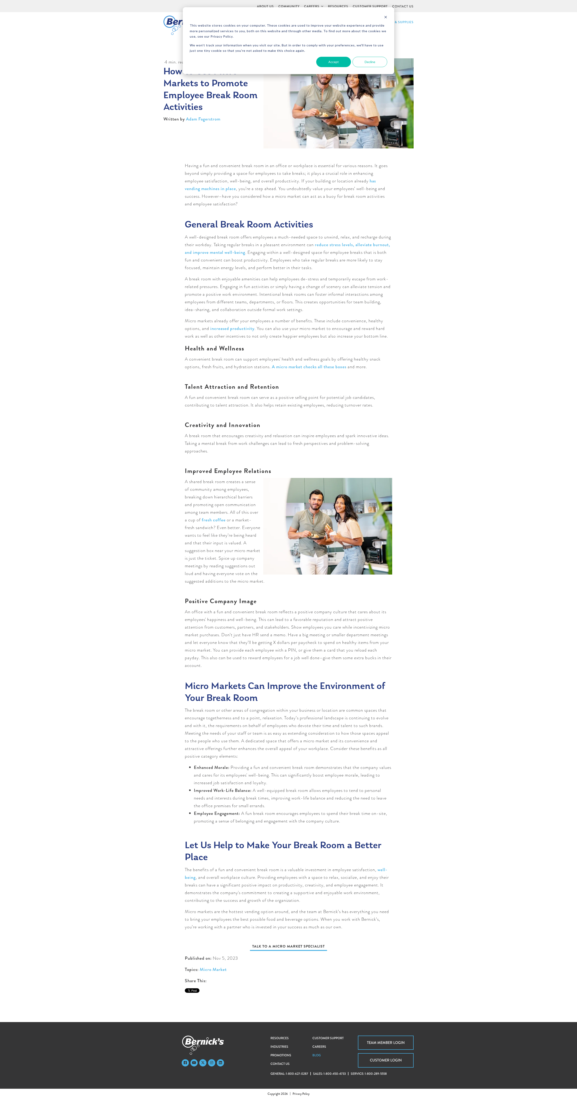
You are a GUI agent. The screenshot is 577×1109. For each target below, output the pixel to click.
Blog (316, 1055)
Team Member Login (386, 1042)
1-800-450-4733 (334, 1073)
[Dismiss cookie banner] (385, 17)
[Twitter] (202, 1062)
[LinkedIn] (220, 1062)
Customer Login (386, 1060)
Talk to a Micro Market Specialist (288, 946)
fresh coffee (214, 520)
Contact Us (280, 1063)
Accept (333, 62)
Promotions (280, 1055)
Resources (279, 1038)
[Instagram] (211, 1062)
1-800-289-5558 (376, 1073)
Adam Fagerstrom (203, 119)
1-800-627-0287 (297, 1073)
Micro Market (213, 969)
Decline (370, 62)
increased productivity (232, 328)
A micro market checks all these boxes (309, 367)
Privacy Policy (301, 1093)
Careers (319, 1046)
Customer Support (328, 1038)
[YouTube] (194, 1062)
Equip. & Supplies (398, 22)
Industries (279, 1046)
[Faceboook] (185, 1062)
